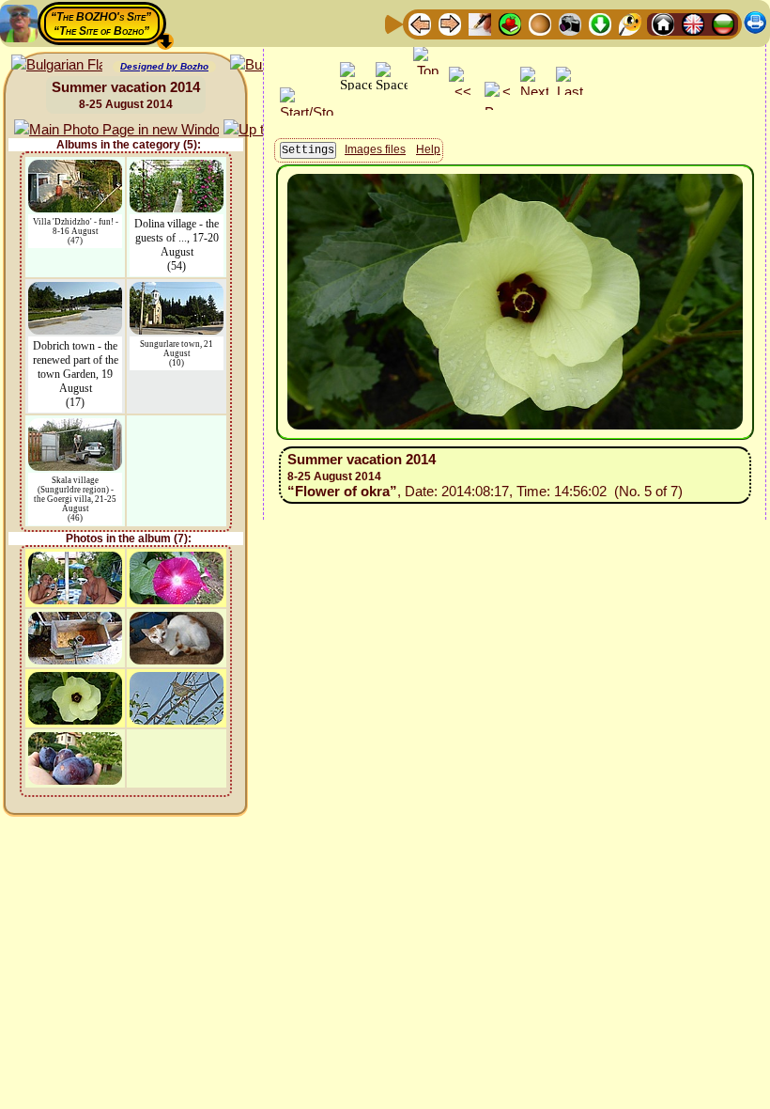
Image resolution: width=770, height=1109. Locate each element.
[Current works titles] (540, 23)
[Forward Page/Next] (450, 23)
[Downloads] (600, 23)
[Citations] (510, 23)
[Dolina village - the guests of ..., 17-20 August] (176, 169)
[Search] (630, 23)
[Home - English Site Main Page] (693, 23)
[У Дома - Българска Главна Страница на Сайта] (723, 23)
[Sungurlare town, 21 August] (176, 291)
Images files (375, 149)
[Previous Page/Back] (419, 23)
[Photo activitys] (570, 23)
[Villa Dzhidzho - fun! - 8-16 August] (75, 169)
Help (428, 149)
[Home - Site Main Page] (663, 23)
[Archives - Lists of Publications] (480, 23)
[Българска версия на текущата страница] (56, 65)
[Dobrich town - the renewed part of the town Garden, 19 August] (75, 291)
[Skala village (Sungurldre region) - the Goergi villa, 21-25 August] (75, 427)
